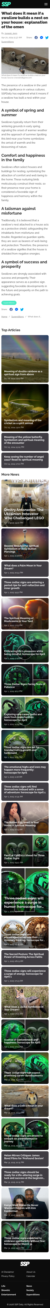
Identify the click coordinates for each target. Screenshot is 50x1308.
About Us (30, 1272)
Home (4, 316)
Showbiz (5, 1290)
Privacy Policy (7, 1276)
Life (3, 1286)
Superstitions (7, 42)
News (29, 1286)
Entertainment (8, 1294)
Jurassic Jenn (10, 33)
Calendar (30, 1276)
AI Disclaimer (7, 1272)
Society (30, 1290)
